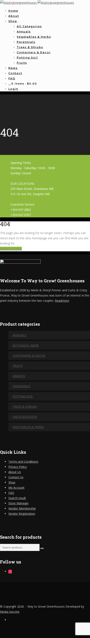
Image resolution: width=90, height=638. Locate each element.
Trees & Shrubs (30, 47)
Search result (17, 498)
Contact (15, 73)
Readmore (62, 301)
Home (13, 10)
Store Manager (18, 503)
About (13, 15)
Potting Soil (27, 57)
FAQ (11, 78)
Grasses (19, 376)
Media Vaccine (9, 612)
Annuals (24, 31)
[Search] (42, 548)
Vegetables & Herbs (34, 36)
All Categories (29, 26)
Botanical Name (26, 345)
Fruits (22, 62)
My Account (16, 488)
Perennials (26, 42)
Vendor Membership (22, 508)
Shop (12, 21)
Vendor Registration (21, 514)
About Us (14, 472)
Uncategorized (25, 417)
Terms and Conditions (23, 462)
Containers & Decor (34, 52)
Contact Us (15, 477)
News (13, 68)
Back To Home (11, 248)
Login (13, 88)
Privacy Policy (17, 467)
